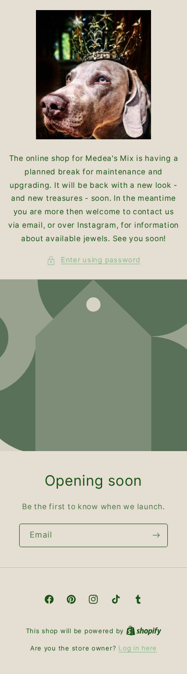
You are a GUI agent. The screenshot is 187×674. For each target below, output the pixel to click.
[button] (93, 260)
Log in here (137, 648)
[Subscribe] (156, 535)
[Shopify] (144, 631)
